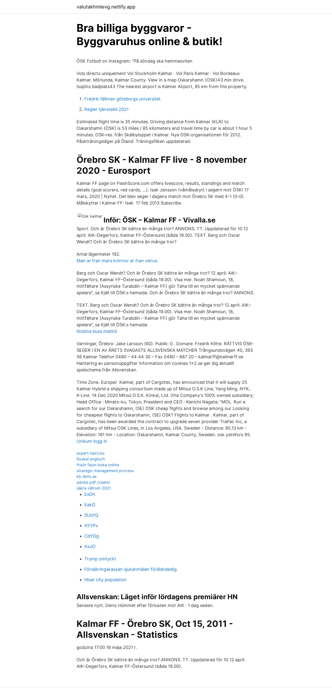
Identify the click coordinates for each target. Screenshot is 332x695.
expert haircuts (91, 453)
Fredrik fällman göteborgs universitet (122, 98)
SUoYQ (91, 515)
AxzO (90, 546)
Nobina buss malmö (97, 331)
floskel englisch (91, 459)
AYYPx (91, 525)
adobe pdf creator (93, 482)
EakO (89, 504)
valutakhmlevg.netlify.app (106, 6)
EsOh (89, 494)
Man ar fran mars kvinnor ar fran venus (117, 260)
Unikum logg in (92, 441)
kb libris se (86, 476)
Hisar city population (105, 579)
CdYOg (91, 536)
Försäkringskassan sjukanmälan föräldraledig (130, 569)
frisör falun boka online (98, 464)
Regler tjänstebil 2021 (106, 109)
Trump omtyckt (100, 558)
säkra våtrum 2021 (94, 488)
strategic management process (105, 470)
